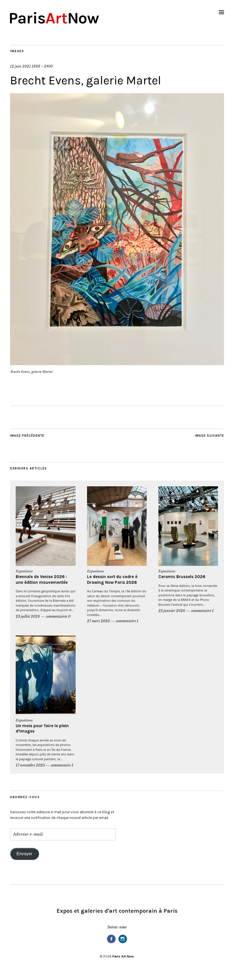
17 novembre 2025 (30, 765)
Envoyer (24, 853)
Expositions (24, 571)
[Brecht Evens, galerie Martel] (117, 363)
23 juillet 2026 (28, 616)
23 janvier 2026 (171, 611)
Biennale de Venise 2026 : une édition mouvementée (42, 579)
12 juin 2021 (20, 66)
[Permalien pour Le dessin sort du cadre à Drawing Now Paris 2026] (117, 526)
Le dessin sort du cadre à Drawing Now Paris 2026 (112, 579)
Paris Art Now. (123, 956)
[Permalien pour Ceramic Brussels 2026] (188, 526)
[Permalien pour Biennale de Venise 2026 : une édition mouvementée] (46, 526)
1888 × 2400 (42, 66)
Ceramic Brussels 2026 (181, 576)
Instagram (122, 942)
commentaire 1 (127, 621)
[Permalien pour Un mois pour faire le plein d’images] (46, 675)
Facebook (111, 942)
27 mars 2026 (98, 621)
